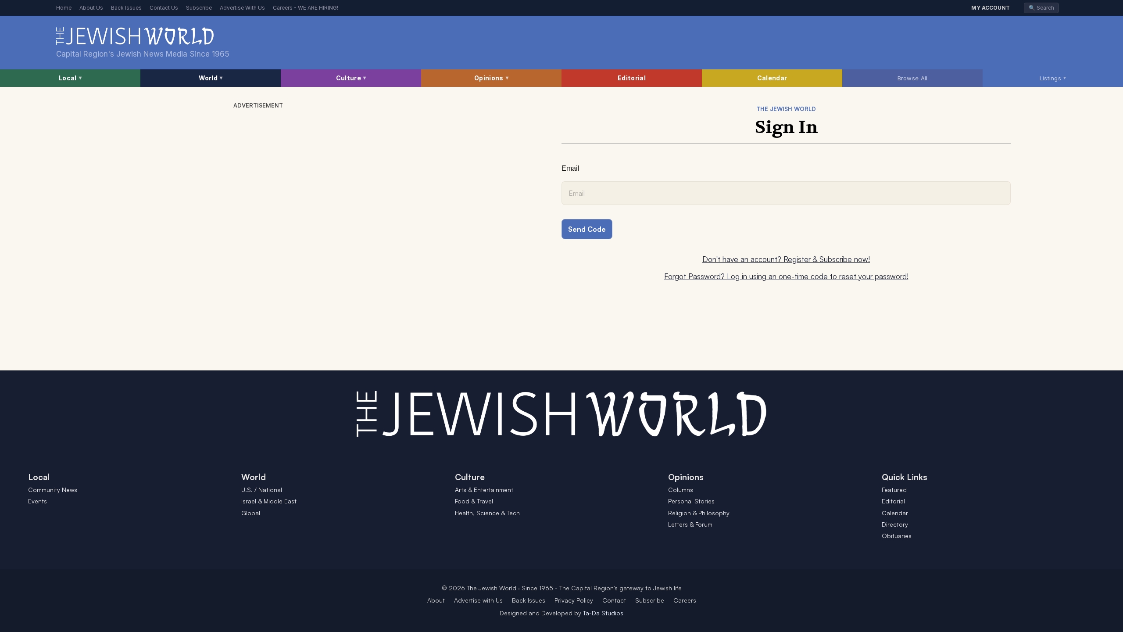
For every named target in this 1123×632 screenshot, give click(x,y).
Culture (351, 78)
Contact (614, 600)
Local (70, 78)
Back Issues (126, 7)
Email (570, 168)
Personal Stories (691, 501)
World (211, 78)
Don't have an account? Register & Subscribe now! (786, 259)
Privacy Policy (573, 600)
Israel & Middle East (269, 501)
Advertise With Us (242, 7)
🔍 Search (1041, 7)
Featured (894, 489)
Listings (1053, 77)
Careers (684, 600)
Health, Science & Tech (487, 513)
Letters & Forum (690, 524)
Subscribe (199, 7)
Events (37, 501)
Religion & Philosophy (699, 513)
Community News (52, 489)
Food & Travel (474, 501)
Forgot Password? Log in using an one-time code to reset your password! (786, 276)
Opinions (491, 78)
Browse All (913, 78)
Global (250, 513)
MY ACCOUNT (990, 7)
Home (64, 7)
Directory (895, 524)
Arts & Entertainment (484, 489)
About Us (91, 7)
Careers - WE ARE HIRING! (305, 7)
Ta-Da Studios (603, 613)
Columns (680, 489)
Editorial (632, 78)
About (436, 600)
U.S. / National (261, 489)
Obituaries (897, 535)
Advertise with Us (478, 600)
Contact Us (164, 7)
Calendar (772, 78)
